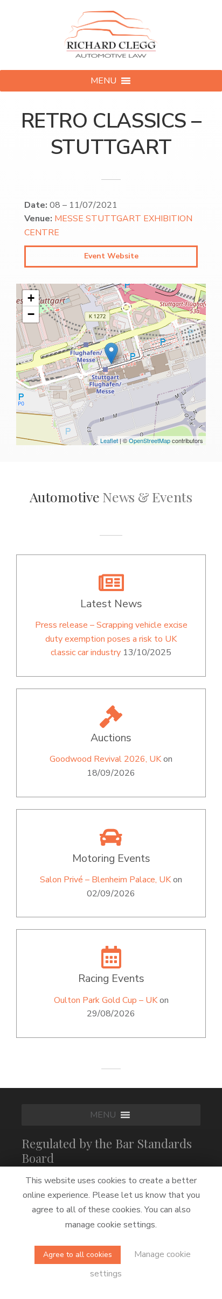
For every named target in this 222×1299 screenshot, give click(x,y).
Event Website (111, 256)
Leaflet (109, 440)
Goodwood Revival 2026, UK (105, 759)
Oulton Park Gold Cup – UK (105, 1000)
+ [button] (30, 298)
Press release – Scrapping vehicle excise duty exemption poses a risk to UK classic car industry (111, 638)
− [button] (30, 314)
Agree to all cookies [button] (77, 1254)
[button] (103, 81)
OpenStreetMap (149, 440)
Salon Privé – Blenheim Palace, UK (105, 880)
